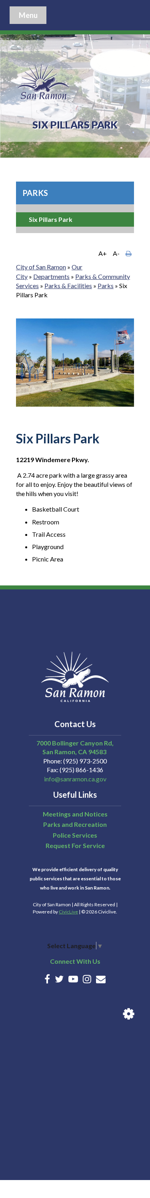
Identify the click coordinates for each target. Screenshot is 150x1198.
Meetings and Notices (75, 814)
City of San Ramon (41, 267)
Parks (35, 193)
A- (116, 253)
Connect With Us (75, 961)
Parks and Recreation (75, 824)
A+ (102, 253)
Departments (51, 276)
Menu (28, 15)
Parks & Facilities (68, 285)
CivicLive (68, 912)
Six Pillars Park (50, 219)
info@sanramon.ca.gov (75, 779)
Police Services (75, 835)
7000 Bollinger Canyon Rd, (75, 743)
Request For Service (75, 845)
